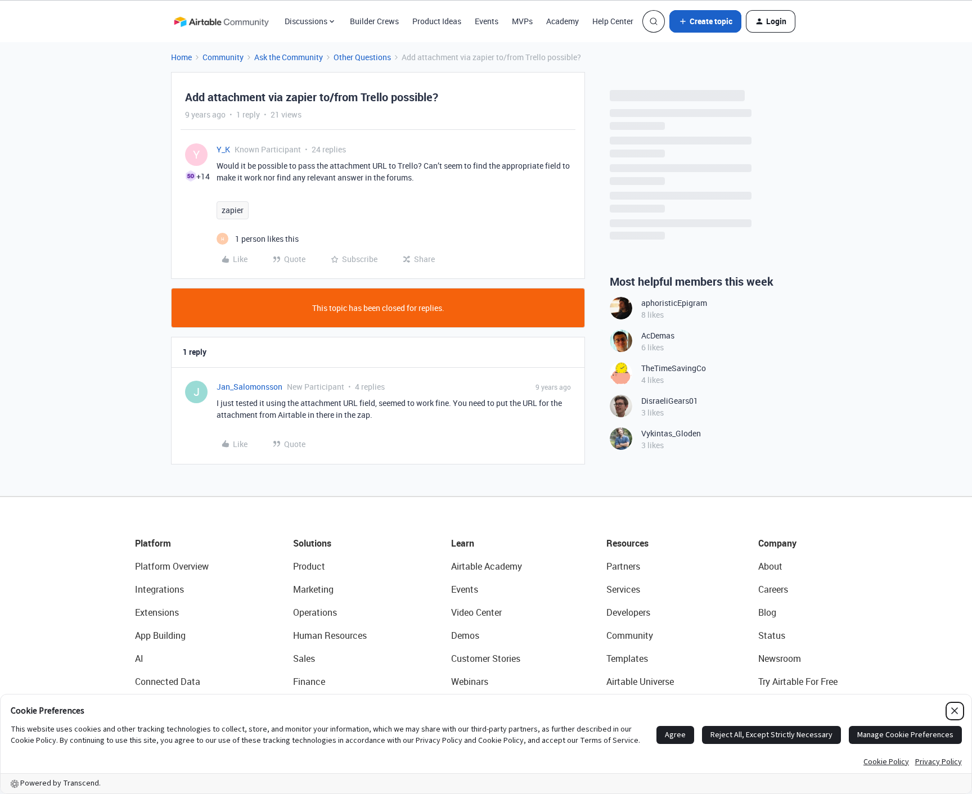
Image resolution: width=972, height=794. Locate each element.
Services (623, 589)
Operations (315, 612)
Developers (628, 612)
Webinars (469, 681)
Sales (304, 658)
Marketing (313, 589)
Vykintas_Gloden (671, 433)
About (770, 566)
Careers (773, 589)
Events (486, 21)
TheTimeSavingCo (673, 368)
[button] (705, 21)
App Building (160, 635)
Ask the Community (288, 57)
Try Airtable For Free (798, 681)
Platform (153, 543)
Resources (627, 543)
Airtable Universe (640, 681)
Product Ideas (436, 21)
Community (223, 57)
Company (777, 543)
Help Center (612, 21)
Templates (627, 658)
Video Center (476, 612)
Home (181, 57)
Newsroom (779, 658)
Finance (309, 681)
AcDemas (657, 335)
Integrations (159, 589)
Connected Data (167, 681)
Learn (462, 543)
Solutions (312, 543)
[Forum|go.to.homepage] (221, 21)
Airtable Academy (486, 566)
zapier (233, 210)
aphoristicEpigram (674, 302)
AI (139, 658)
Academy (562, 21)
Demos (465, 635)
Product (309, 566)
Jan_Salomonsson (249, 386)
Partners (623, 566)
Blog (767, 612)
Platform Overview (172, 566)
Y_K (223, 149)
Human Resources (330, 635)
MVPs (522, 21)
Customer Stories (485, 658)
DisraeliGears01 (669, 400)
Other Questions (362, 57)
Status (771, 635)
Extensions (157, 612)
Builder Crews (374, 21)
